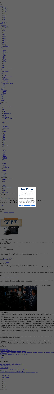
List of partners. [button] (32, 200)
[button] (27, 197)
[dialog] (27, 197)
